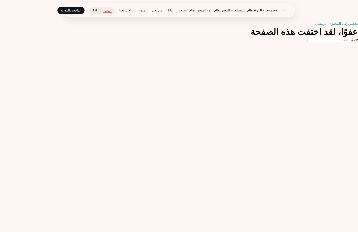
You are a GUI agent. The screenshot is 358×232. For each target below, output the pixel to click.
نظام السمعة (187, 10)
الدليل (170, 10)
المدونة (143, 10)
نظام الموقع (261, 10)
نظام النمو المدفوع (208, 10)
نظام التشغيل (245, 10)
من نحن (157, 10)
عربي (107, 10)
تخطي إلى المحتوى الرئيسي (336, 23)
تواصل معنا (126, 10)
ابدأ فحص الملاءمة (71, 10)
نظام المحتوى (229, 10)
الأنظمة (273, 10)
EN (95, 10)
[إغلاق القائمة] (284, 10)
